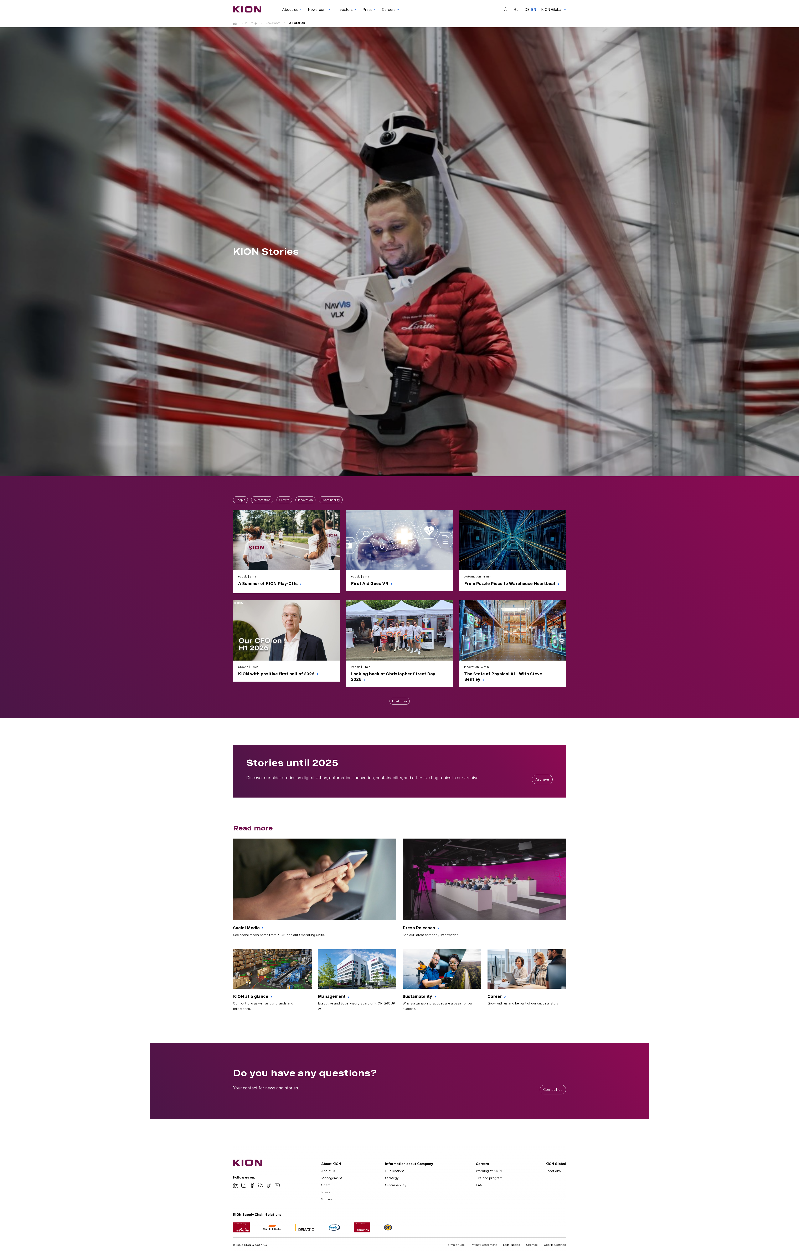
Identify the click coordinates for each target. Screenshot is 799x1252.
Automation (262, 500)
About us (328, 1171)
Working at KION (489, 1171)
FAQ (479, 1185)
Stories (326, 1199)
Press (325, 1192)
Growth (284, 500)
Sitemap (532, 1244)
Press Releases (419, 927)
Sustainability (330, 500)
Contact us (552, 1089)
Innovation (305, 500)
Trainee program (489, 1178)
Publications (394, 1171)
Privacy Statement (484, 1244)
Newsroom (273, 23)
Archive (542, 779)
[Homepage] (246, 9)
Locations (553, 1171)
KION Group (249, 23)
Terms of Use (455, 1244)
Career (495, 996)
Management (332, 996)
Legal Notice (511, 1244)
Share (326, 1185)
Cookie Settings (555, 1244)
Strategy (392, 1178)
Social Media (247, 927)
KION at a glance (251, 996)
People (240, 500)
